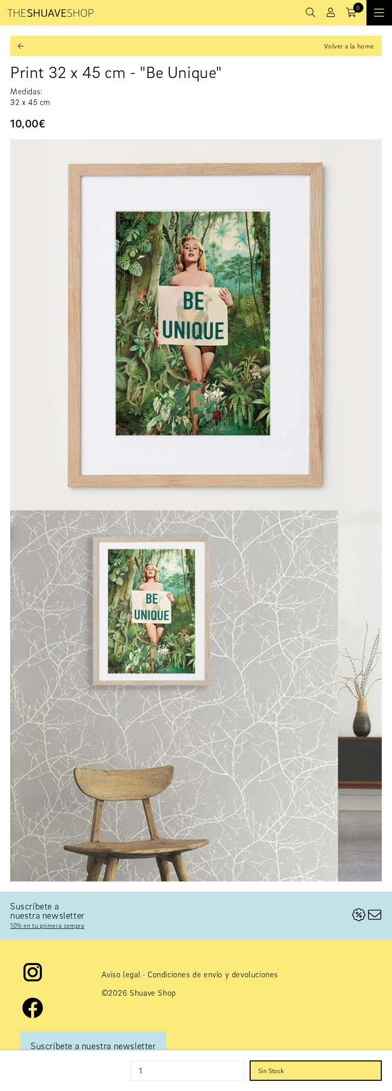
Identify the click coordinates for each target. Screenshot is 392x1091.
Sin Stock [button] (271, 1071)
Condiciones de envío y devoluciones (213, 974)
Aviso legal (121, 974)
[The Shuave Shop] (50, 13)
